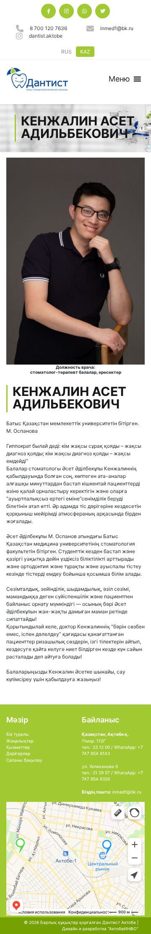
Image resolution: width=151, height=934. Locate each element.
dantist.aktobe (45, 36)
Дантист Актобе (119, 922)
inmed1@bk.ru (116, 28)
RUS (66, 51)
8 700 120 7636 (48, 28)
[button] (119, 79)
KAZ (85, 51)
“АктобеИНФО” (123, 928)
